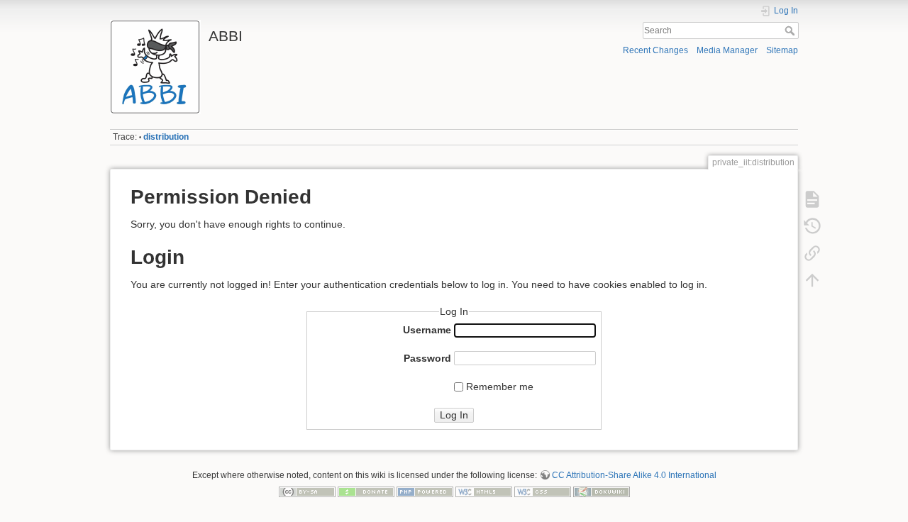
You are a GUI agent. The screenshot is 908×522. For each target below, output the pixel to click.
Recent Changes (655, 50)
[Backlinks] (812, 253)
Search (791, 30)
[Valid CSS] (542, 491)
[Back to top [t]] (812, 280)
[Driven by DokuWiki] (601, 491)
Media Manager (727, 50)
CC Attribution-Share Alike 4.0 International (634, 475)
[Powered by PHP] (425, 491)
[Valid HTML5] (483, 491)
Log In (454, 415)
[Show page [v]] (812, 199)
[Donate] (366, 491)
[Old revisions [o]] (812, 226)
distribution (166, 137)
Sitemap (782, 50)
